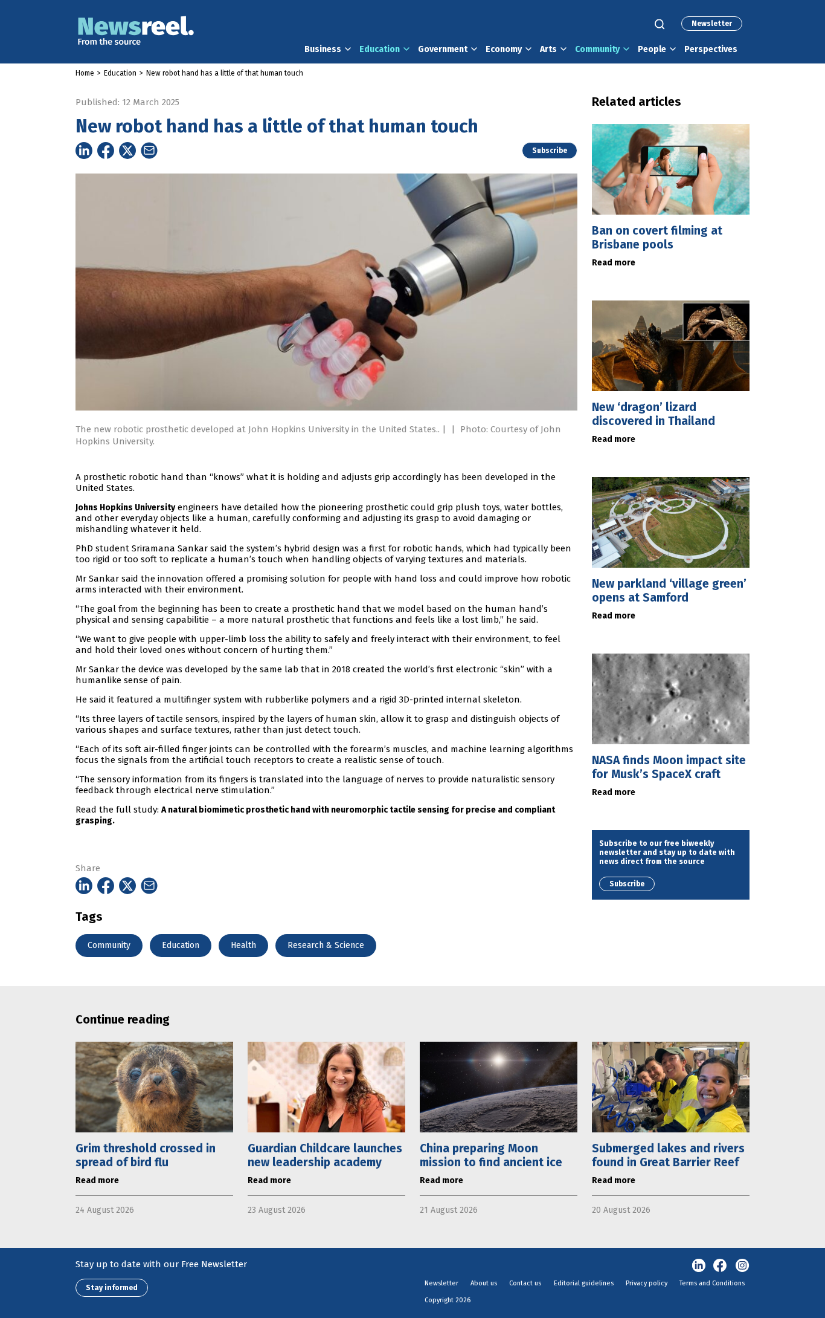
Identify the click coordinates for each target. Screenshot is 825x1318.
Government (442, 49)
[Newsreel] (135, 32)
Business (322, 49)
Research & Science (325, 945)
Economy (504, 49)
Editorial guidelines (584, 1283)
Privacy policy (646, 1283)
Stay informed (112, 1288)
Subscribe (549, 150)
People (652, 49)
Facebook (720, 1266)
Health (243, 945)
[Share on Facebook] (105, 150)
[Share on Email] (149, 150)
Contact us (525, 1283)
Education (379, 49)
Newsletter (712, 23)
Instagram (742, 1266)
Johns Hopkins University (125, 507)
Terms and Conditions (712, 1283)
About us (483, 1283)
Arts (548, 49)
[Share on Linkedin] (83, 150)
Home (84, 73)
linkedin (699, 1266)
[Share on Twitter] (127, 150)
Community (597, 49)
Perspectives (710, 49)
